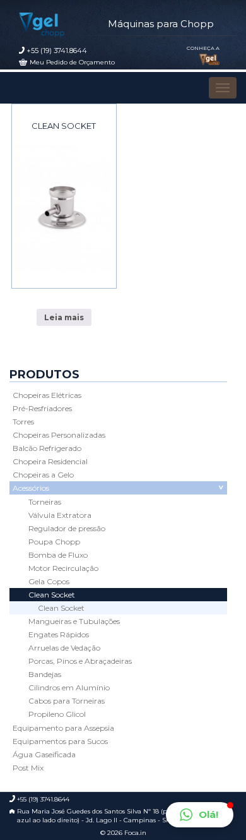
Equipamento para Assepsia (63, 728)
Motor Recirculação (63, 568)
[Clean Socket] (64, 208)
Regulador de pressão (66, 528)
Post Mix (28, 767)
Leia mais (64, 317)
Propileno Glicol (57, 714)
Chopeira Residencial (50, 461)
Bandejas (44, 674)
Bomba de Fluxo (58, 555)
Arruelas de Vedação (64, 647)
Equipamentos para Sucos (60, 741)
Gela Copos (48, 581)
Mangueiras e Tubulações (74, 621)
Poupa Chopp (54, 541)
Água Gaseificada (44, 754)
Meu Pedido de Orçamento (72, 62)
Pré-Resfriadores (42, 408)
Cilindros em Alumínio (69, 687)
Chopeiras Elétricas (47, 395)
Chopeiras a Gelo (43, 474)
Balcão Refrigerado (47, 448)
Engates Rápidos (58, 634)
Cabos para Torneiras (66, 700)
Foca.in (135, 833)
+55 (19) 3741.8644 (56, 50)
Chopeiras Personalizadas (59, 435)
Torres (23, 421)
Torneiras (44, 502)
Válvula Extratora (59, 515)
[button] (199, 814)
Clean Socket (64, 126)
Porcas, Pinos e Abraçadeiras (80, 661)
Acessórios (31, 488)
